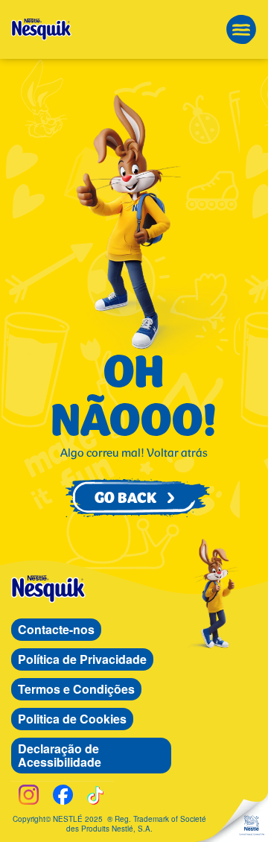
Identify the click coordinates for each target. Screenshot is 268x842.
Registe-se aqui (59, 45)
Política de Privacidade (82, 659)
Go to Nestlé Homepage (251, 825)
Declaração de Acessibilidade (59, 755)
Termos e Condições (76, 688)
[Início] (41, 29)
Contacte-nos (56, 629)
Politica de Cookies (72, 718)
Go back (134, 498)
